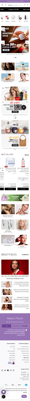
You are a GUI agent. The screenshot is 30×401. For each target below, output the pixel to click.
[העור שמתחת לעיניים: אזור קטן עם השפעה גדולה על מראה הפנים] (6, 292)
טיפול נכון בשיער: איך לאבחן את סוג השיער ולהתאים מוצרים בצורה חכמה (21, 306)
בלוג (14, 349)
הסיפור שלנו (12, 346)
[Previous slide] (27, 42)
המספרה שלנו (12, 353)
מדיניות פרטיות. (20, 335)
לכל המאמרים (25, 254)
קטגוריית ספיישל (25, 360)
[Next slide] (3, 42)
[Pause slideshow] (3, 29)
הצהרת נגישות (12, 357)
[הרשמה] (6, 326)
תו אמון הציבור (12, 360)
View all (27, 155)
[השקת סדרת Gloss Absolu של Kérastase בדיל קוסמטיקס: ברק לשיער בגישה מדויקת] (6, 284)
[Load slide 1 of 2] (16, 57)
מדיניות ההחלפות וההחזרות (23, 349)
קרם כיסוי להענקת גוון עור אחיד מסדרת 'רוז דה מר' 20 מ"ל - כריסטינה (10, 169)
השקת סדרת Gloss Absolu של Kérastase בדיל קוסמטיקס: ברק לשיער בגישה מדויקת (21, 284)
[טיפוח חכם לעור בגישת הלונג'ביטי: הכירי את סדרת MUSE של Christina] (15, 267)
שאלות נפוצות (26, 355)
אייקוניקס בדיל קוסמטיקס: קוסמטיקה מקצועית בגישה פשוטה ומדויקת (21, 299)
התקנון (18, 330)
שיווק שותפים (12, 355)
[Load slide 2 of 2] (14, 57)
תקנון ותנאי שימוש (11, 351)
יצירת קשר (26, 362)
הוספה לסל (23, 189)
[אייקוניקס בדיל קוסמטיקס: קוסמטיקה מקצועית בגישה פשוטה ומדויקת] (6, 299)
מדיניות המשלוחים (25, 351)
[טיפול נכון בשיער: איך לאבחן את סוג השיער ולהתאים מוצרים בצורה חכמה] (6, 307)
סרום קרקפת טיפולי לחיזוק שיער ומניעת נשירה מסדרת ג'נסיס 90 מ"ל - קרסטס (23, 170)
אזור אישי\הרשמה (25, 346)
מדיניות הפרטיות (25, 353)
